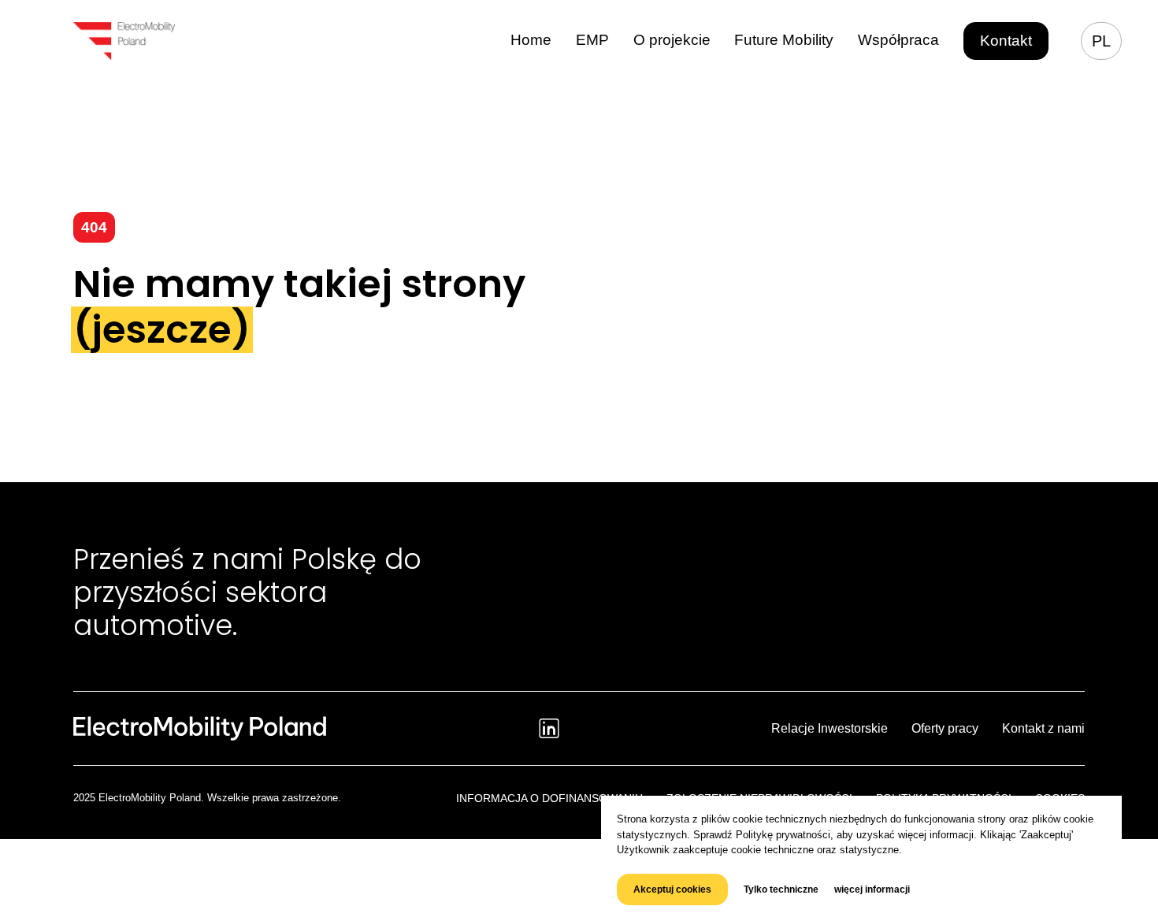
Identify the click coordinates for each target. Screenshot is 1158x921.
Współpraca (898, 40)
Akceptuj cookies (672, 889)
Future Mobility (783, 40)
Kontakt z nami (1043, 728)
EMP (592, 40)
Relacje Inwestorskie (829, 728)
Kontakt (1006, 40)
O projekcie (672, 40)
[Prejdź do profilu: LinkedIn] (549, 728)
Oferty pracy (944, 728)
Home (530, 40)
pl (1101, 41)
